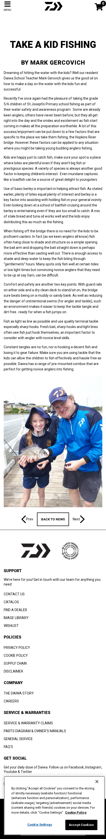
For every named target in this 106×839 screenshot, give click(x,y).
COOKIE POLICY (16, 655)
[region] (54, 805)
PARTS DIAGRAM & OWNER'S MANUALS (35, 731)
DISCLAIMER (13, 671)
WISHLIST (11, 625)
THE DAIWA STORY (19, 693)
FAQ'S (8, 747)
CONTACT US (14, 594)
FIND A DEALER (15, 610)
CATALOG (11, 602)
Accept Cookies (81, 825)
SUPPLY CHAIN (15, 663)
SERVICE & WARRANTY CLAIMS (28, 723)
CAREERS (11, 701)
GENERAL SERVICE (18, 739)
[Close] (96, 781)
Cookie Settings (39, 824)
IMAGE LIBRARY (16, 618)
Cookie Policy (76, 812)
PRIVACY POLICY (17, 648)
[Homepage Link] (53, 11)
